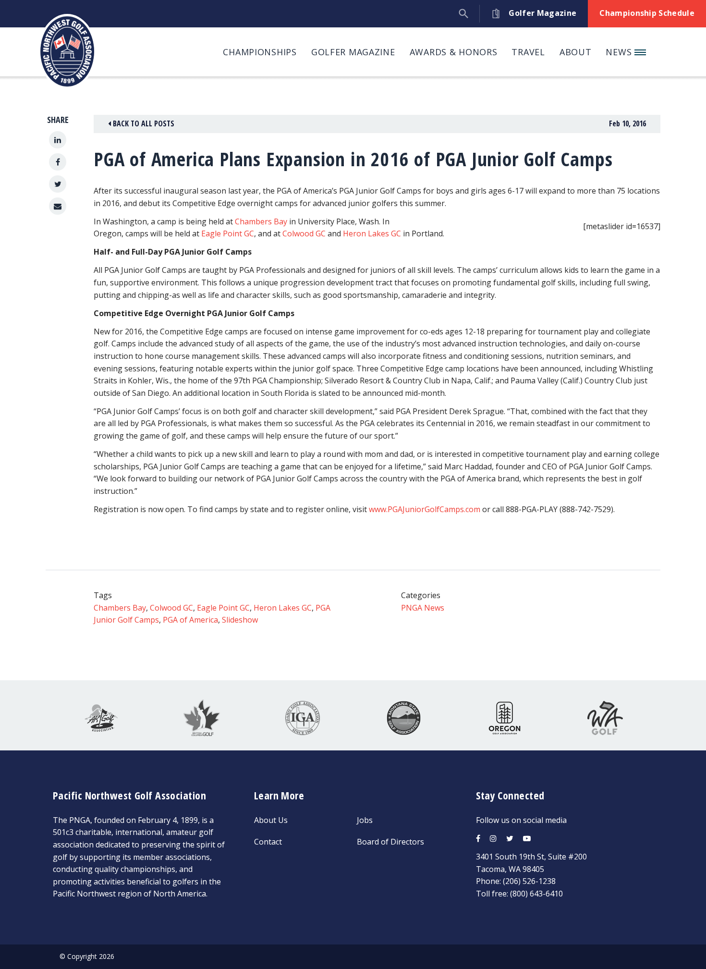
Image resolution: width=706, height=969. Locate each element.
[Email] (57, 206)
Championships (259, 52)
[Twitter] (57, 184)
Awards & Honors (454, 52)
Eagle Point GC (227, 233)
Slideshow (240, 619)
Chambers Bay (261, 221)
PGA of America (190, 619)
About (576, 52)
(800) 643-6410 (536, 893)
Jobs (365, 820)
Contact (268, 841)
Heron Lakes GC (372, 233)
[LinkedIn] (57, 139)
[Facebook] (57, 162)
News (620, 52)
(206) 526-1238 (529, 881)
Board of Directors (390, 841)
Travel (528, 52)
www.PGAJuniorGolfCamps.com (424, 509)
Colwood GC (304, 233)
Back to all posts (142, 123)
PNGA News (422, 607)
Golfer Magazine (353, 52)
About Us (271, 820)
